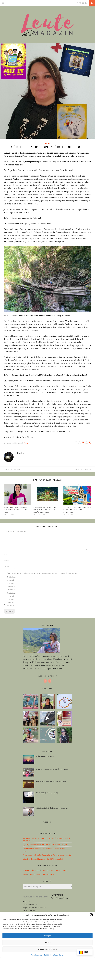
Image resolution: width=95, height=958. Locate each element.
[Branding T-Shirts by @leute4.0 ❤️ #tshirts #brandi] (64, 701)
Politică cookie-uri (37, 955)
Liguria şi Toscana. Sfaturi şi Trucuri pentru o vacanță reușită (45, 844)
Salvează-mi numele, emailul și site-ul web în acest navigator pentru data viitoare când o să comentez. (42, 573)
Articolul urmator (82, 469)
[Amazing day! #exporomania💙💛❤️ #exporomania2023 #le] (30, 718)
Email (6, 561)
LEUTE (47, 143)
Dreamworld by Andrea (31, 870)
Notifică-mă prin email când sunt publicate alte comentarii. (11, 583)
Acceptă (47, 936)
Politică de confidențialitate (53, 955)
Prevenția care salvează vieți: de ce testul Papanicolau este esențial (47, 855)
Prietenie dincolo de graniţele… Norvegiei (51, 781)
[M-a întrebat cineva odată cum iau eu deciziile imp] (64, 735)
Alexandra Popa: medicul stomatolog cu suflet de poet (16, 510)
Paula (26, 443)
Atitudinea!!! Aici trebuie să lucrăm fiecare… (52, 808)
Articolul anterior (12, 469)
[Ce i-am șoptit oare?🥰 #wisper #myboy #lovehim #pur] (30, 735)
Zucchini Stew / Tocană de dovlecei (54, 870)
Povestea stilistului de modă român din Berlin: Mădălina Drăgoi (45, 510)
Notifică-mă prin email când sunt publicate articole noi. (11, 599)
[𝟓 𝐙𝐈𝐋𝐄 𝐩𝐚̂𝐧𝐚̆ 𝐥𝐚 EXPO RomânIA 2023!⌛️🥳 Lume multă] (64, 718)
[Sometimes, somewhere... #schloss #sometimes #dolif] (47, 701)
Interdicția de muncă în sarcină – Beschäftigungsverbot (43, 859)
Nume (6, 555)
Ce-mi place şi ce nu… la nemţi (47, 793)
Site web (7, 567)
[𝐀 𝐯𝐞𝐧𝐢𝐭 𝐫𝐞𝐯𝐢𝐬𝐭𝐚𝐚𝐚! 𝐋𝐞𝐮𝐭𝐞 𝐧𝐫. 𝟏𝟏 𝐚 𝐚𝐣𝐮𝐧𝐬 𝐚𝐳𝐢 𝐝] (30, 701)
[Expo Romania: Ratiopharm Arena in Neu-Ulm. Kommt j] (47, 718)
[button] (91, 915)
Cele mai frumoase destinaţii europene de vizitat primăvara (77, 510)
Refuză (47, 942)
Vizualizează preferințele (47, 949)
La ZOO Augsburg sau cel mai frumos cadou (52, 769)
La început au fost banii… (45, 756)
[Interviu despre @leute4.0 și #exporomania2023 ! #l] (47, 735)
